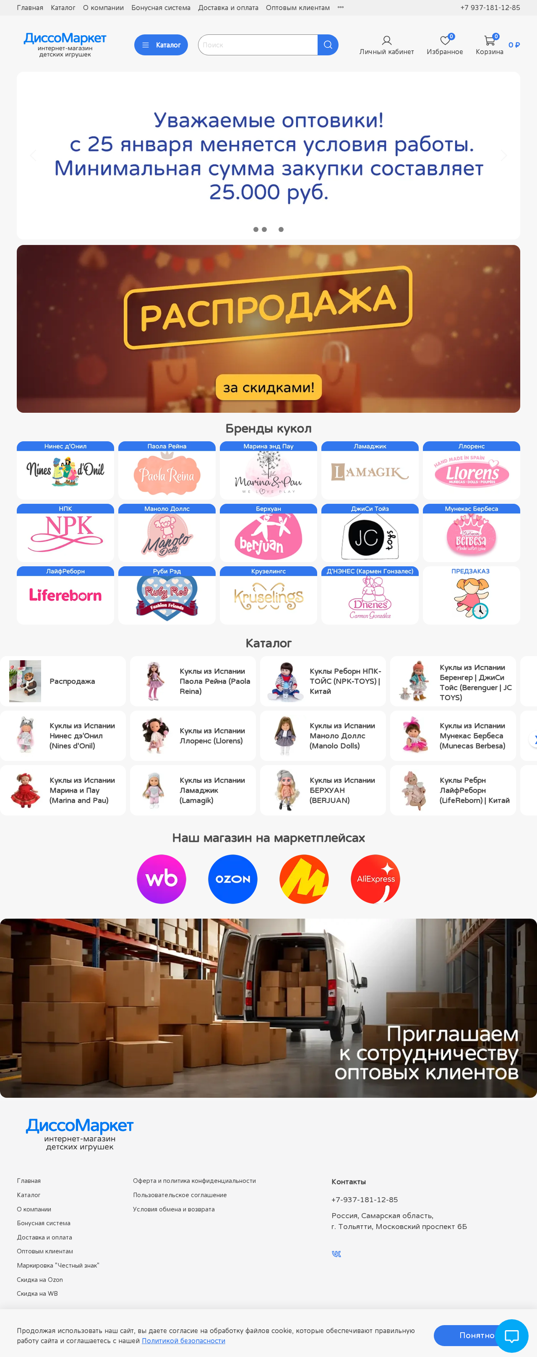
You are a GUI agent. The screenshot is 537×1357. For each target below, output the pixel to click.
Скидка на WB (37, 1293)
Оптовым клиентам (298, 7)
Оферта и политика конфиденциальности (194, 1180)
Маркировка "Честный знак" (58, 1265)
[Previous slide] (33, 156)
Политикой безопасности (183, 1340)
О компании (103, 7)
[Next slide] (503, 156)
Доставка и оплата (228, 7)
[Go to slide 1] (255, 229)
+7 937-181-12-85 (490, 7)
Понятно (477, 1335)
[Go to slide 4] (281, 229)
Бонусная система (160, 7)
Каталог (63, 7)
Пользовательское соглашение (180, 1194)
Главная (30, 7)
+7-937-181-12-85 (364, 1200)
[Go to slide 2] (264, 229)
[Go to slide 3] (272, 229)
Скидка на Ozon (40, 1279)
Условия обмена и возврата (174, 1209)
